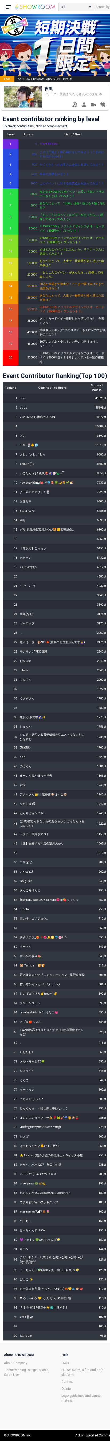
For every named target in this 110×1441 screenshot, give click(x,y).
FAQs (65, 1363)
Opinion (67, 1389)
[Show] (93, 105)
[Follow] (102, 105)
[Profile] (84, 105)
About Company (15, 1363)
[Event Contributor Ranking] (74, 105)
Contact (67, 1382)
